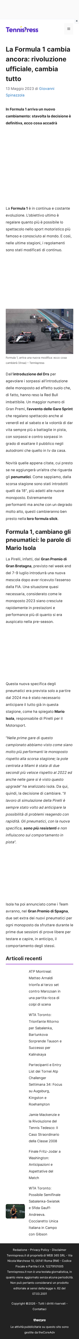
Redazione (20, 1250)
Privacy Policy (39, 1250)
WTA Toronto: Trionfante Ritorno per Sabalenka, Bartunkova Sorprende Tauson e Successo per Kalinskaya (45, 1034)
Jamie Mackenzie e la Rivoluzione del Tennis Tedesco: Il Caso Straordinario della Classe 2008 (44, 1128)
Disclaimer (59, 1250)
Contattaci (39, 1309)
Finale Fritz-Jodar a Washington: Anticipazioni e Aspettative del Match (45, 1164)
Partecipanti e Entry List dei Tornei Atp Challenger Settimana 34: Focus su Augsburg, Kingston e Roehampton (45, 1084)
